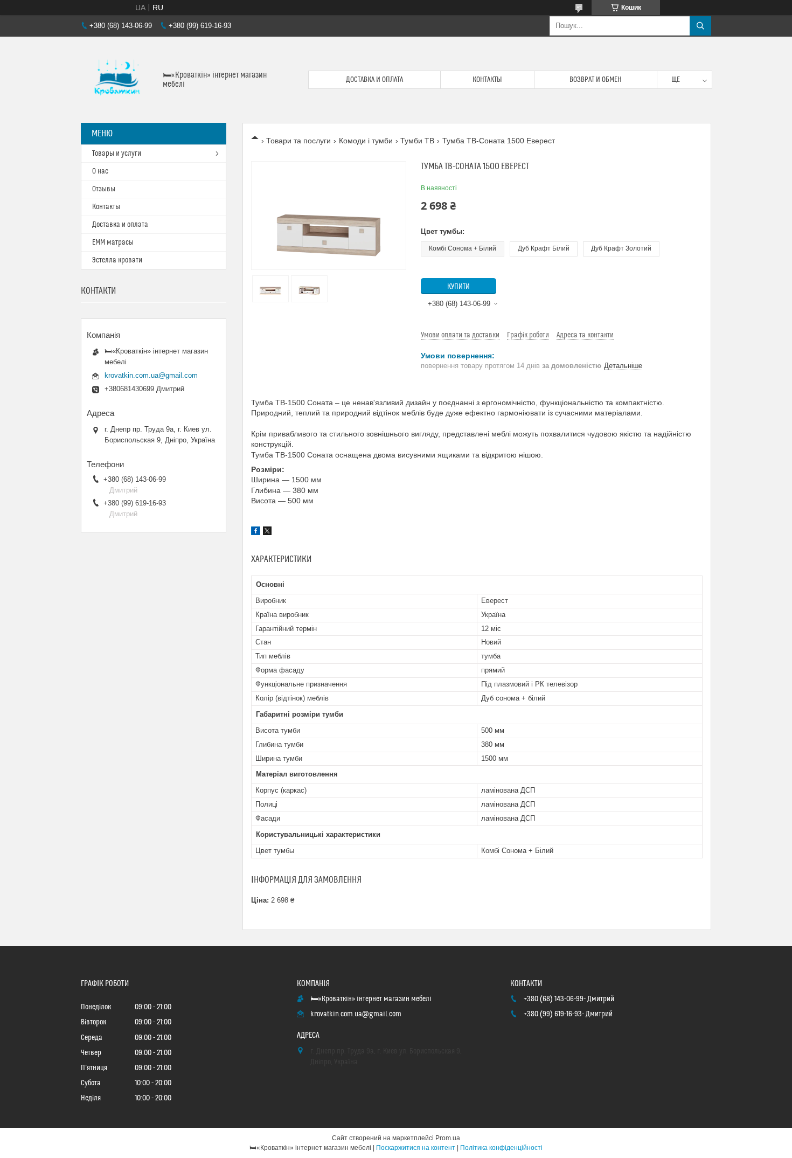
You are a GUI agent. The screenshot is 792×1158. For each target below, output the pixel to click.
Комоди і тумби (366, 140)
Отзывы (103, 189)
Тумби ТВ (417, 140)
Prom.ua (447, 1138)
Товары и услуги (116, 153)
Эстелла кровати (117, 260)
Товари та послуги (298, 140)
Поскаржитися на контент (415, 1148)
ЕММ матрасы (113, 242)
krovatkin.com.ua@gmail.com (151, 375)
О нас (100, 171)
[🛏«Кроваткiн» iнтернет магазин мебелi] (118, 79)
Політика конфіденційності (501, 1148)
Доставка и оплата (374, 79)
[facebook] (255, 532)
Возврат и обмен (595, 79)
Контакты (487, 79)
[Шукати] (700, 26)
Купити (458, 286)
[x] (267, 532)
